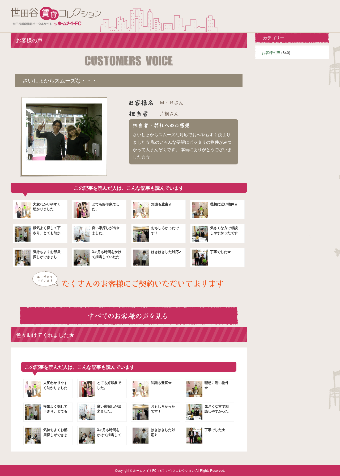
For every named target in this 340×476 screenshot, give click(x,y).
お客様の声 (271, 52)
